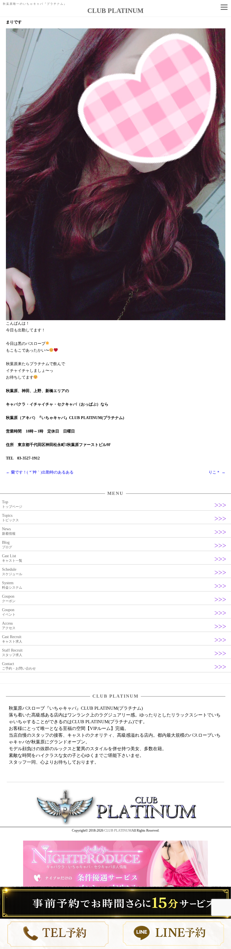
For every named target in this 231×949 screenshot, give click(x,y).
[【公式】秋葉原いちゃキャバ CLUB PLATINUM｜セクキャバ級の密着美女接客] (115, 823)
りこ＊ (216, 472)
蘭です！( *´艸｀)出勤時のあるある (40, 472)
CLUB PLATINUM (118, 830)
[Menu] (224, 7)
